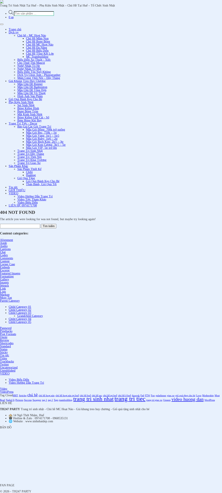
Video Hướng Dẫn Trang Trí (35, 196)
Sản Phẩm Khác (18, 166)
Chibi (29, 172)
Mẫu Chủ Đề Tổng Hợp (31, 90)
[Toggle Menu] (1, 24)
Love (198, 395)
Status (3, 349)
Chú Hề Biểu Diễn (37, 50)
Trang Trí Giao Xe (29, 163)
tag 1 (44, 400)
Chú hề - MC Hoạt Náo (31, 35)
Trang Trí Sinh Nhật (30, 150)
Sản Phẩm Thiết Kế (29, 169)
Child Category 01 (20, 306)
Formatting (7, 276)
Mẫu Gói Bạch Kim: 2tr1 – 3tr (45, 141)
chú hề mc (97, 395)
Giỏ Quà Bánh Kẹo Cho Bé (25, 99)
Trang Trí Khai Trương (31, 160)
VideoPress (6, 391)
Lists (3, 291)
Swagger (37, 400)
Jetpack (4, 285)
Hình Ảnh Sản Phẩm (30, 96)
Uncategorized (9, 367)
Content (5, 261)
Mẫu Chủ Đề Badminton (32, 87)
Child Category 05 (20, 322)
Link (3, 288)
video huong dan (187, 399)
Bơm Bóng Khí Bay (29, 120)
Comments (6, 258)
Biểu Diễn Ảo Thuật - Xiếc (34, 59)
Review (4, 340)
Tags (56, 400)
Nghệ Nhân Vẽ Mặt (29, 68)
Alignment (6, 240)
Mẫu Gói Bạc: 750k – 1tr (41, 132)
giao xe (171, 395)
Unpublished (7, 370)
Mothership (208, 395)
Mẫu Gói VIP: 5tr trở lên (41, 147)
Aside (3, 243)
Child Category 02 (20, 309)
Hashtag (31, 175)
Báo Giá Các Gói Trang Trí (34, 126)
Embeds (5, 267)
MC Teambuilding (37, 56)
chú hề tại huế (110, 395)
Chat (3, 252)
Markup (5, 294)
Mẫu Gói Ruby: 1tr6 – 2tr (42, 138)
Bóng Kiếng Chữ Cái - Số (33, 117)
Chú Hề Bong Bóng (38, 41)
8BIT (15, 395)
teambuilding (65, 400)
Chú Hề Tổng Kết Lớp (40, 53)
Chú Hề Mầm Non (37, 38)
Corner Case (7, 264)
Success (28, 400)
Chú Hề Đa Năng (36, 47)
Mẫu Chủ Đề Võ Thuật (31, 93)
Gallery (4, 279)
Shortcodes (6, 343)
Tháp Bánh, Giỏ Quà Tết (41, 184)
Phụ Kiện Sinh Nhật (21, 102)
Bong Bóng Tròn (27, 111)
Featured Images (10, 273)
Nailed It (10, 400)
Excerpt (5, 270)
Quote (3, 337)
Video (3, 388)
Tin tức (13, 187)
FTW (147, 395)
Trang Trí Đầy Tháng (30, 154)
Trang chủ (15, 29)
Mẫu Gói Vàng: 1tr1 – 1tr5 (42, 135)
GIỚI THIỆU (17, 190)
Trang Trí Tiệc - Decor (23, 123)
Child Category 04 (20, 319)
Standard (5, 346)
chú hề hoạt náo (47, 395)
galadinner (161, 395)
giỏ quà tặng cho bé (185, 395)
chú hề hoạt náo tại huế (67, 395)
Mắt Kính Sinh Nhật (29, 114)
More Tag (6, 297)
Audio (4, 246)
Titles (3, 358)
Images (4, 282)
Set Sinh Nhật (25, 105)
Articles (22, 395)
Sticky (4, 352)
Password (5, 328)
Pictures (19, 400)
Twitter (4, 364)
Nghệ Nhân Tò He (28, 65)
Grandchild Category (30, 316)
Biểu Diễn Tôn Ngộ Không (34, 72)
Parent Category (10, 300)
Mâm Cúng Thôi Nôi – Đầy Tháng (38, 78)
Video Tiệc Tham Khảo (31, 199)
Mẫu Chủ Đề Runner (30, 84)
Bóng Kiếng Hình (28, 108)
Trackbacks (7, 361)
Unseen (167, 400)
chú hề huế (85, 395)
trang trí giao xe (154, 400)
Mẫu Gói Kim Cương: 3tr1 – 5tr (46, 144)
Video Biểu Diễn (27, 202)
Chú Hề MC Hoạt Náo (39, 44)
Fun (153, 395)
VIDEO (13, 193)
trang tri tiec (129, 398)
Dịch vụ (13, 32)
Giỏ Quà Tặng (26, 178)
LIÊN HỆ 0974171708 (23, 205)
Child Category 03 (20, 312)
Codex (4, 255)
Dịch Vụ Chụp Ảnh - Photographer (38, 75)
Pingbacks (6, 331)
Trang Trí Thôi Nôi (29, 157)
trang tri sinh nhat (93, 399)
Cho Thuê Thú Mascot (31, 62)
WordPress (209, 400)
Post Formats (8, 334)
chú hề (32, 395)
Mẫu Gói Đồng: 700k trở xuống (45, 129)
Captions (5, 249)
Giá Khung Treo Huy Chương (27, 81)
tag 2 (50, 400)
